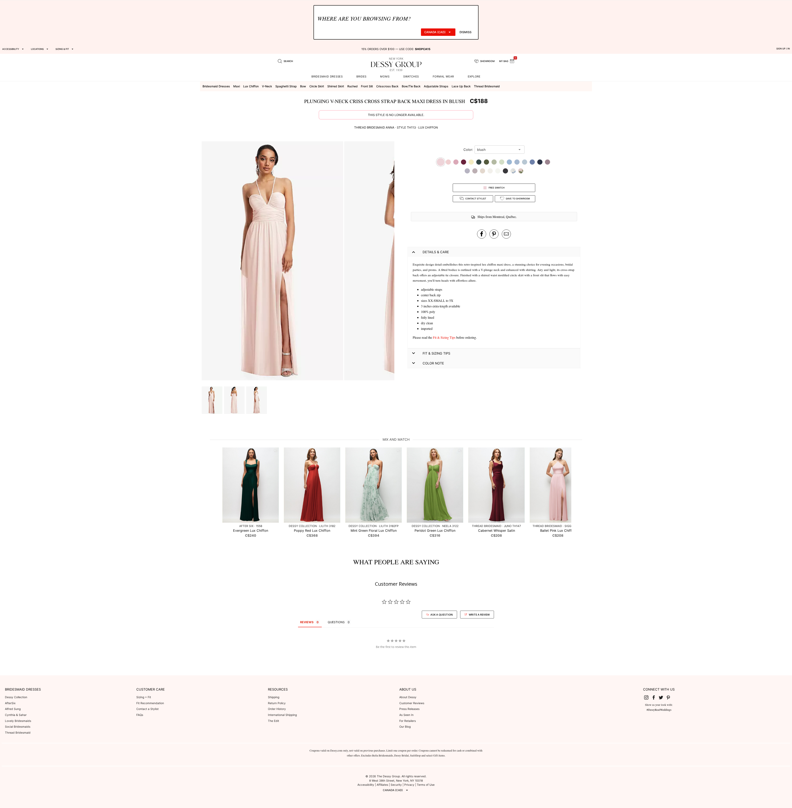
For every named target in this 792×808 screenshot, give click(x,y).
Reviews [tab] (307, 622)
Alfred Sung (13, 709)
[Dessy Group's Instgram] (648, 697)
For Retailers (407, 721)
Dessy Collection (16, 697)
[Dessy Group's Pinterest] (670, 697)
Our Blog (405, 726)
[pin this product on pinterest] (494, 234)
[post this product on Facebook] (481, 234)
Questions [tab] (336, 622)
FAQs (139, 715)
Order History (277, 709)
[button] (273, 261)
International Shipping (282, 715)
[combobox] (496, 149)
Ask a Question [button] (441, 614)
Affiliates (382, 784)
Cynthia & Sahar (16, 715)
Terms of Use (426, 784)
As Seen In (406, 715)
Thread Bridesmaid (18, 732)
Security (396, 784)
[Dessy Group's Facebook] (655, 697)
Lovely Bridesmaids (18, 721)
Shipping (273, 697)
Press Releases (409, 709)
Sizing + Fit (143, 697)
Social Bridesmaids (17, 726)
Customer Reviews (411, 703)
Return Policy (277, 703)
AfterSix (10, 703)
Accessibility (365, 784)
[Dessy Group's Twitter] (662, 697)
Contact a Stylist (147, 709)
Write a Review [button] (479, 614)
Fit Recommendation (150, 703)
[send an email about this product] (506, 234)
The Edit (273, 721)
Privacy (409, 784)
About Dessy (407, 697)
